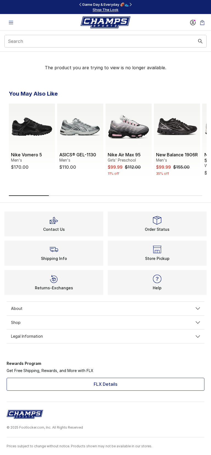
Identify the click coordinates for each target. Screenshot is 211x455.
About (17, 308)
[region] (105, 7)
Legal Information (27, 336)
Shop (16, 322)
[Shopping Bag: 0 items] (202, 22)
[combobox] (105, 41)
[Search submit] (200, 41)
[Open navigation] (11, 22)
